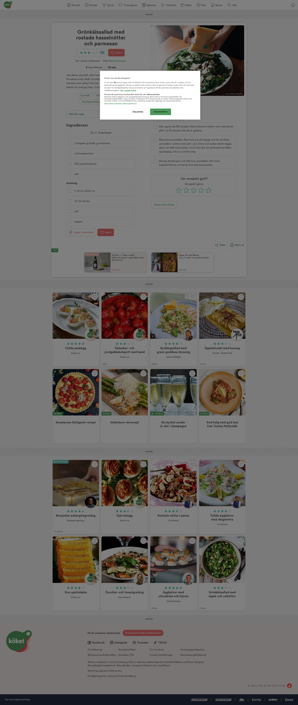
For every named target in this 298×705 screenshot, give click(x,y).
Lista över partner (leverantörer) (120, 104)
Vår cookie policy (128, 90)
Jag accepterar (161, 112)
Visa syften (138, 112)
